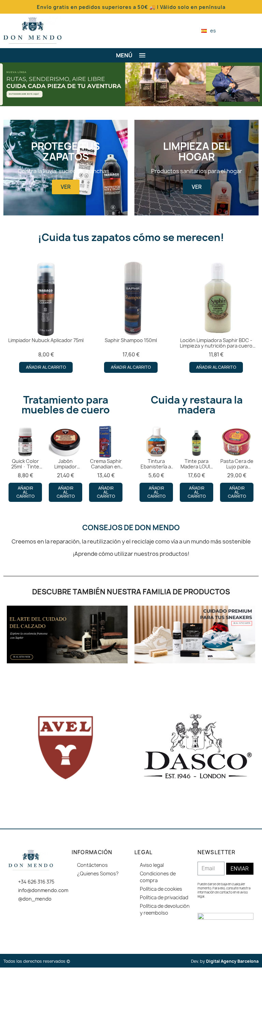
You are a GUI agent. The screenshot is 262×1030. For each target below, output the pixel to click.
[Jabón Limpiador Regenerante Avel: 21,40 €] (65, 463)
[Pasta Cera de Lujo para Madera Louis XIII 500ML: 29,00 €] (236, 463)
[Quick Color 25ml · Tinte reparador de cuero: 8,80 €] (25, 463)
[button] (233, 31)
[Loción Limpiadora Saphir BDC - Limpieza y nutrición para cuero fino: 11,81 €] (216, 316)
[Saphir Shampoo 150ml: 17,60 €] (131, 316)
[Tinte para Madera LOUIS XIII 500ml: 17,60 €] (196, 463)
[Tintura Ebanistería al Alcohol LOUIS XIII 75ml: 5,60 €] (156, 463)
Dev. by (225, 961)
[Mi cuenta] (244, 31)
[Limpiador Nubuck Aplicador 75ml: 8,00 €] (46, 316)
